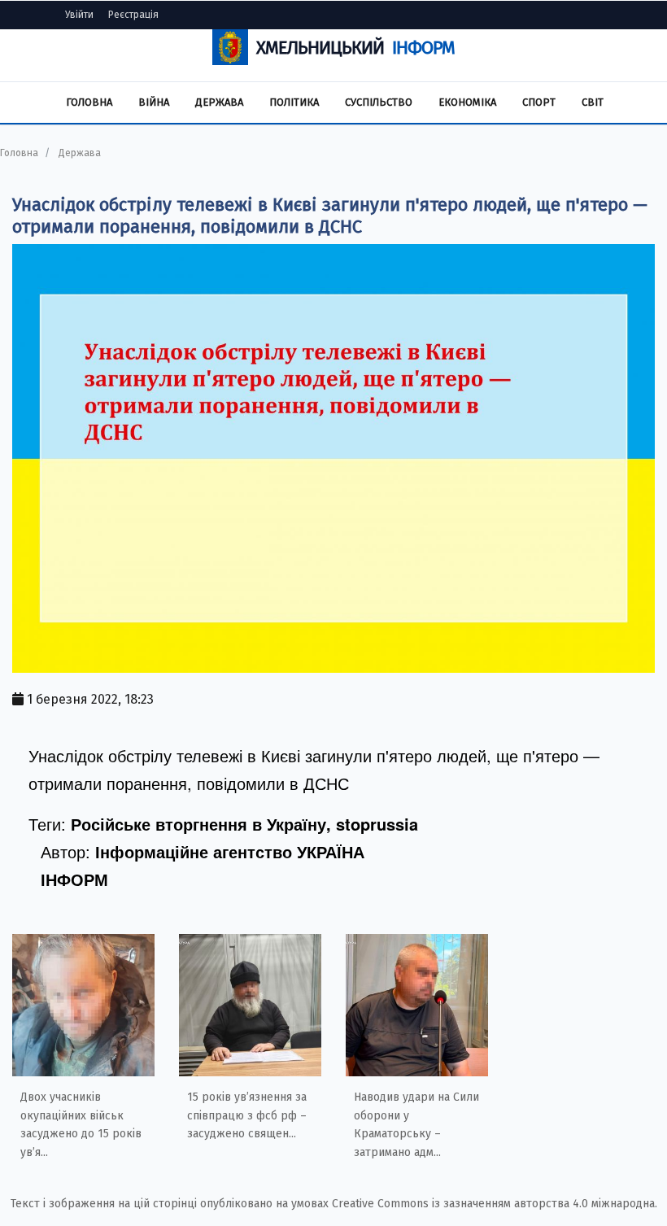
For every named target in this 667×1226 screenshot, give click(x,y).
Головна (89, 102)
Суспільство (378, 102)
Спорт (539, 102)
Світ (593, 102)
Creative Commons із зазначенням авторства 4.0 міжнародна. (494, 1204)
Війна (153, 102)
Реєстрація (133, 14)
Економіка (467, 102)
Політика (294, 102)
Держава (219, 102)
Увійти (79, 14)
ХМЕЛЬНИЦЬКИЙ (355, 48)
